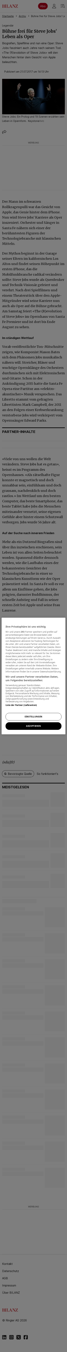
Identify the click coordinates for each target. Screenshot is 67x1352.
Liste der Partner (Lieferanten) (21, 705)
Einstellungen (33, 716)
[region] (33, 676)
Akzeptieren (33, 726)
